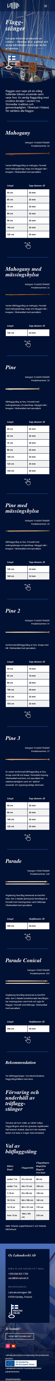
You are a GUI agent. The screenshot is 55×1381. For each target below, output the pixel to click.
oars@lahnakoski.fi (18, 1278)
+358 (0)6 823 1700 (18, 1273)
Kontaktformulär (20, 1336)
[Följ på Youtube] (13, 1346)
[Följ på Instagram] (8, 1346)
